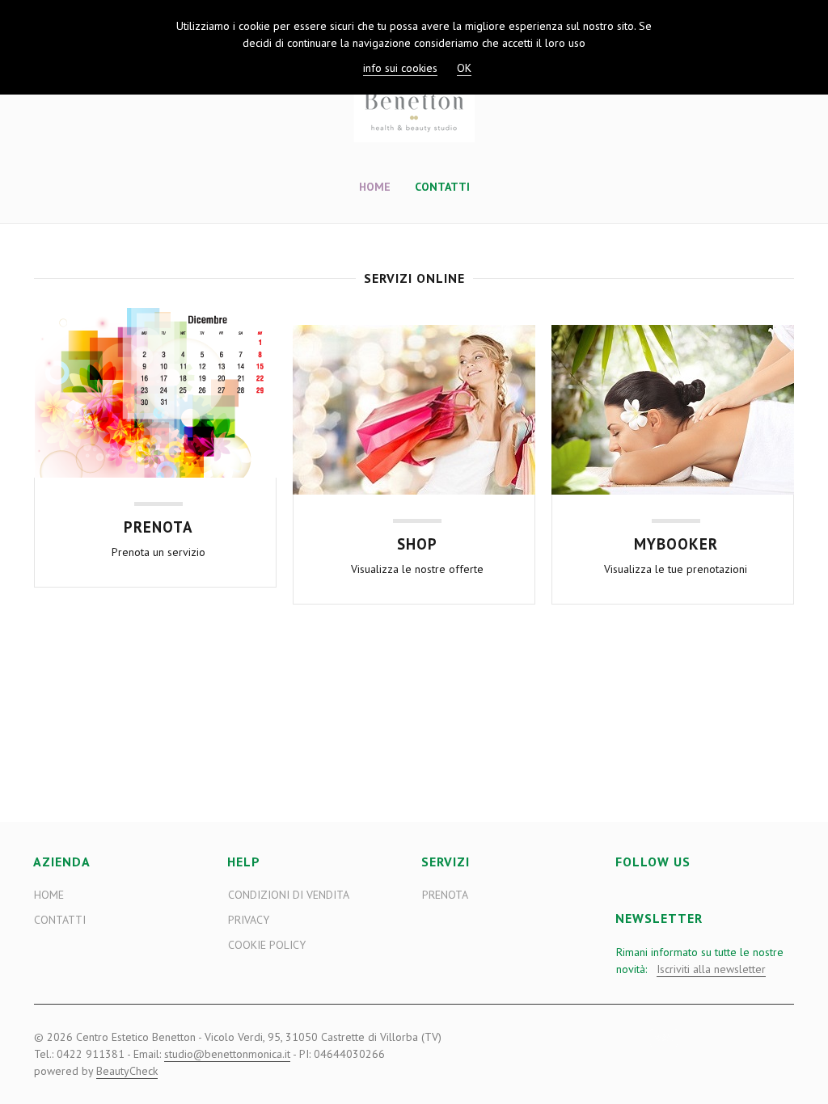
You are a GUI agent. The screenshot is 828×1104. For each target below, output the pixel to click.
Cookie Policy (267, 945)
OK (464, 68)
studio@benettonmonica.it (227, 1054)
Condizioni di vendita (288, 894)
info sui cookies (400, 68)
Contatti (442, 186)
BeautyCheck (127, 1071)
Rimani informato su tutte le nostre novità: (700, 960)
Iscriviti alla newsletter (711, 969)
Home (375, 186)
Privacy (248, 919)
